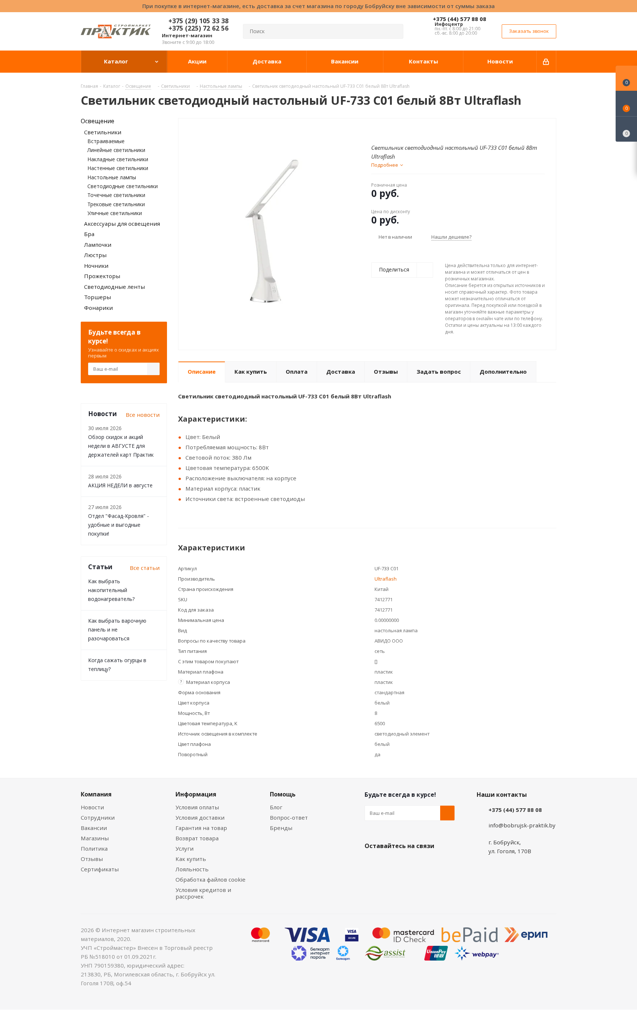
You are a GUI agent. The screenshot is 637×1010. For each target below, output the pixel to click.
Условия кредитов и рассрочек (203, 893)
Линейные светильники (116, 149)
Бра (89, 234)
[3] (388, 130)
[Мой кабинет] (546, 62)
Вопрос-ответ (289, 817)
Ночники (96, 265)
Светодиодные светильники (122, 186)
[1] (374, 130)
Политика (94, 848)
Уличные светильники (114, 213)
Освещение (97, 121)
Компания (96, 794)
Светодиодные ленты (114, 286)
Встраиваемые (106, 141)
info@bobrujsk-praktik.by (522, 825)
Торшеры (97, 297)
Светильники (102, 132)
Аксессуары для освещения (122, 223)
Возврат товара (197, 838)
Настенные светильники (117, 168)
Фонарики (98, 307)
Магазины (95, 838)
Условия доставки (199, 817)
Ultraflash (386, 578)
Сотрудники (98, 817)
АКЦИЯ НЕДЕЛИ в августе (120, 485)
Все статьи (145, 567)
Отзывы (92, 858)
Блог (276, 807)
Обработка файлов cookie (210, 879)
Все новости (143, 414)
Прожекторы (102, 276)
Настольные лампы (111, 177)
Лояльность (192, 869)
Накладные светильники (117, 159)
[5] (402, 130)
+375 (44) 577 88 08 (459, 18)
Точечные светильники (116, 194)
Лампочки (97, 244)
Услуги (184, 848)
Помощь (283, 794)
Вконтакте (372, 863)
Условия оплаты (197, 807)
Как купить (190, 858)
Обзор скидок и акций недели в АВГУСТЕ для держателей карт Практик (121, 445)
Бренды (281, 827)
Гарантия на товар (201, 827)
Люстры (95, 255)
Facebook (390, 863)
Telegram (427, 863)
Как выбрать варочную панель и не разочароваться (117, 629)
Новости (92, 807)
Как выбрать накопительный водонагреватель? (111, 590)
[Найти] (394, 31)
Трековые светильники (116, 204)
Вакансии (94, 827)
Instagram (408, 863)
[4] (395, 130)
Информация (195, 794)
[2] (381, 130)
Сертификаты (100, 869)
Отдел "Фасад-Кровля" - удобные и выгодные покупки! (118, 524)
